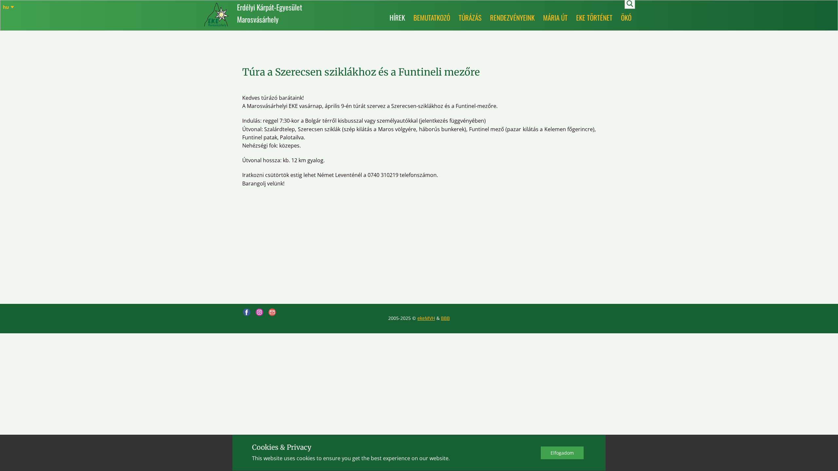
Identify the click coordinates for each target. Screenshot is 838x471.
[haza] (216, 15)
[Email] (272, 312)
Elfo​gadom (562, 453)
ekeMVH (426, 318)
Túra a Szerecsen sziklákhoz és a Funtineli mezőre (361, 72)
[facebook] (246, 312)
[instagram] (259, 312)
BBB (445, 318)
